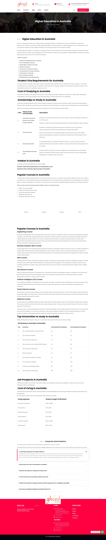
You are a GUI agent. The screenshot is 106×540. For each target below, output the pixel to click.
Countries (75, 516)
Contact (74, 518)
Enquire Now (82, 10)
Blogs (74, 513)
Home (47, 24)
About (74, 511)
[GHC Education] (22, 4)
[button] (18, 212)
